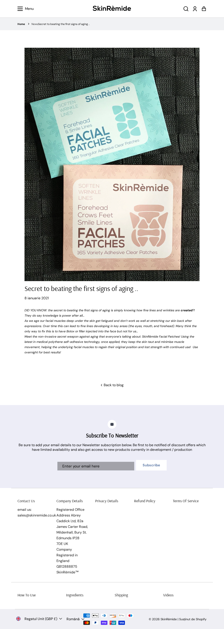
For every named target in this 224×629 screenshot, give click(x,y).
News (35, 24)
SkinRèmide (169, 619)
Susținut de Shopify (192, 619)
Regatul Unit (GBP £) (40, 619)
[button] (186, 9)
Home (21, 24)
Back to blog (113, 385)
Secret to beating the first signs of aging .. (63, 24)
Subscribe (151, 465)
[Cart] (203, 9)
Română (73, 619)
